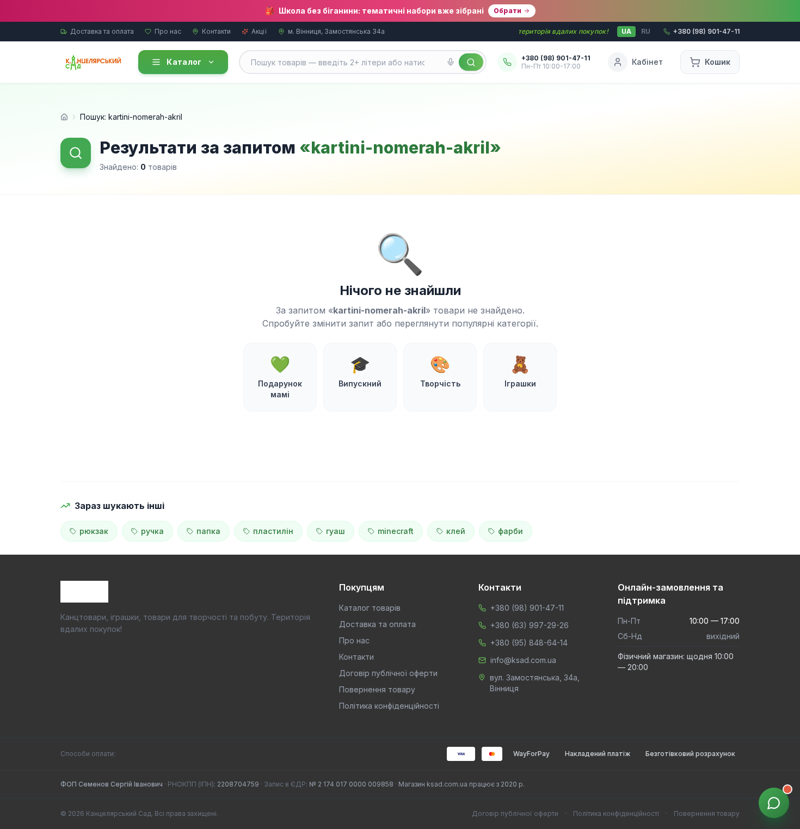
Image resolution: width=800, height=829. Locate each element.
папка (208, 531)
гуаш (335, 531)
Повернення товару (377, 689)
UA (626, 31)
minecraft (396, 531)
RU (645, 31)
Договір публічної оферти (388, 673)
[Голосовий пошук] (450, 62)
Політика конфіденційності (389, 705)
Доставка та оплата (102, 31)
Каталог (184, 61)
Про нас (168, 31)
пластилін (273, 531)
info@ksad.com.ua (523, 660)
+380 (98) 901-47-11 (527, 607)
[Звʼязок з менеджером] (774, 803)
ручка (152, 531)
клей (455, 531)
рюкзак (93, 531)
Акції (259, 31)
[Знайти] (471, 62)
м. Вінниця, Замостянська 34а (336, 31)
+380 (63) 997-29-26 (529, 625)
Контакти (216, 31)
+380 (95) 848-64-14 (529, 642)
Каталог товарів (370, 607)
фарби (510, 531)
